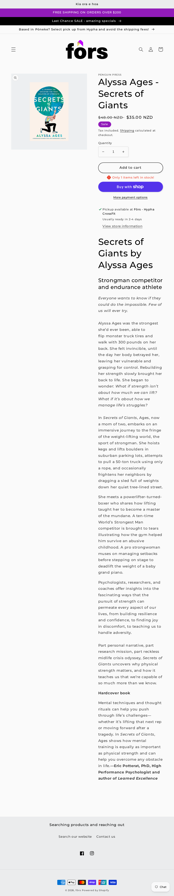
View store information (122, 226)
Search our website (75, 837)
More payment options (130, 197)
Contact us (105, 837)
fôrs (78, 890)
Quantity (105, 143)
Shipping (127, 130)
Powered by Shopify (95, 890)
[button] (13, 49)
